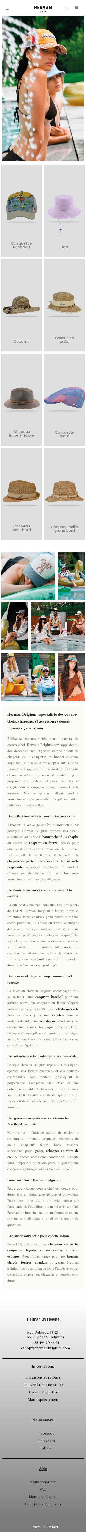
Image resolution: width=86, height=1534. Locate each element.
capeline (58, 1014)
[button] (17, 8)
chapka (73, 836)
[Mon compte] (58, 9)
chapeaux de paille (63, 1244)
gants (39, 1150)
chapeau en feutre (43, 842)
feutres (26, 1262)
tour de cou (47, 1020)
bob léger (47, 860)
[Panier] (74, 8)
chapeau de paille (20, 860)
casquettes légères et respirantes (35, 1250)
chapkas (41, 1262)
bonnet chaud (52, 836)
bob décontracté (67, 1008)
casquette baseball (49, 996)
